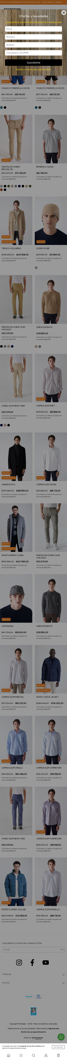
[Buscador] (33, 1055)
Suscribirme (33, 62)
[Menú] (21, 1055)
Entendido (58, 1047)
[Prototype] (8, 1055)
